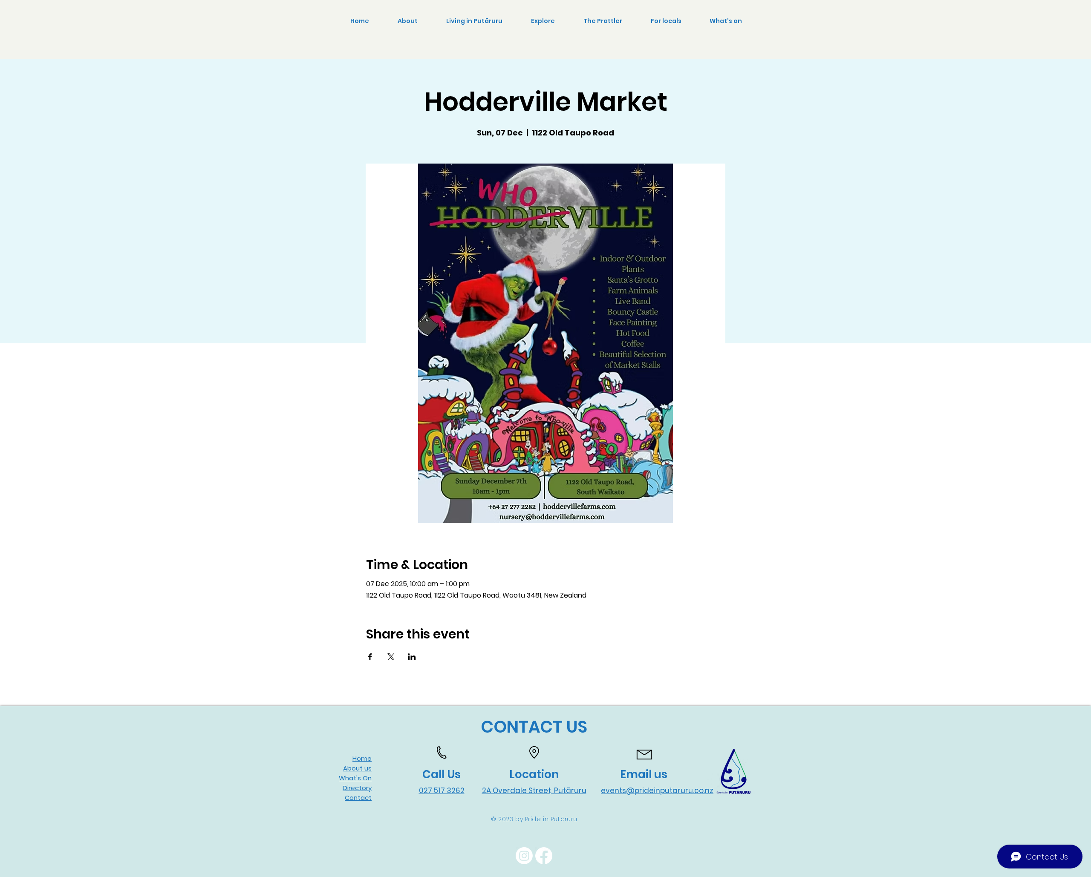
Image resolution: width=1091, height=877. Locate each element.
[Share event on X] (391, 656)
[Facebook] (543, 855)
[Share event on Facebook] (370, 656)
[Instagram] (524, 855)
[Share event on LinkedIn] (412, 656)
